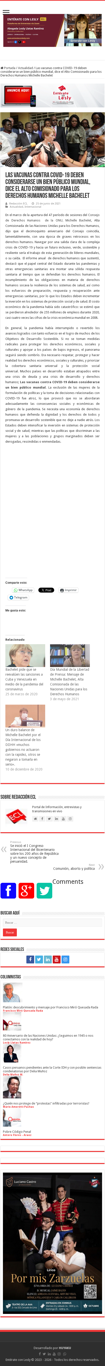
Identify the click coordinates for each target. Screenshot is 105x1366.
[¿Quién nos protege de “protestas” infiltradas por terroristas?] (12, 1096)
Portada (9, 68)
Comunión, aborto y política (74, 867)
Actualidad (25, 68)
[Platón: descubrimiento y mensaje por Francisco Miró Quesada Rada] (12, 1000)
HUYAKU (65, 1348)
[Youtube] (57, 959)
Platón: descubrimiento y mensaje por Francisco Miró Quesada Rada (50, 1007)
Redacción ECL (18, 203)
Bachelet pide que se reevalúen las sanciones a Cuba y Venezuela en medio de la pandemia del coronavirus (24, 679)
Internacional (33, 206)
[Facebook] (30, 959)
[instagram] (65, 959)
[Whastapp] (75, 959)
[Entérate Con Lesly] (52, 30)
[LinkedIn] (48, 959)
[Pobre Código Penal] (12, 1125)
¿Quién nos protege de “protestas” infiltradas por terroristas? (46, 1103)
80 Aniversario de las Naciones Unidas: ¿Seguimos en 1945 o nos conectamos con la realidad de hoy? (48, 1037)
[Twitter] (39, 959)
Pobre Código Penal (17, 1131)
